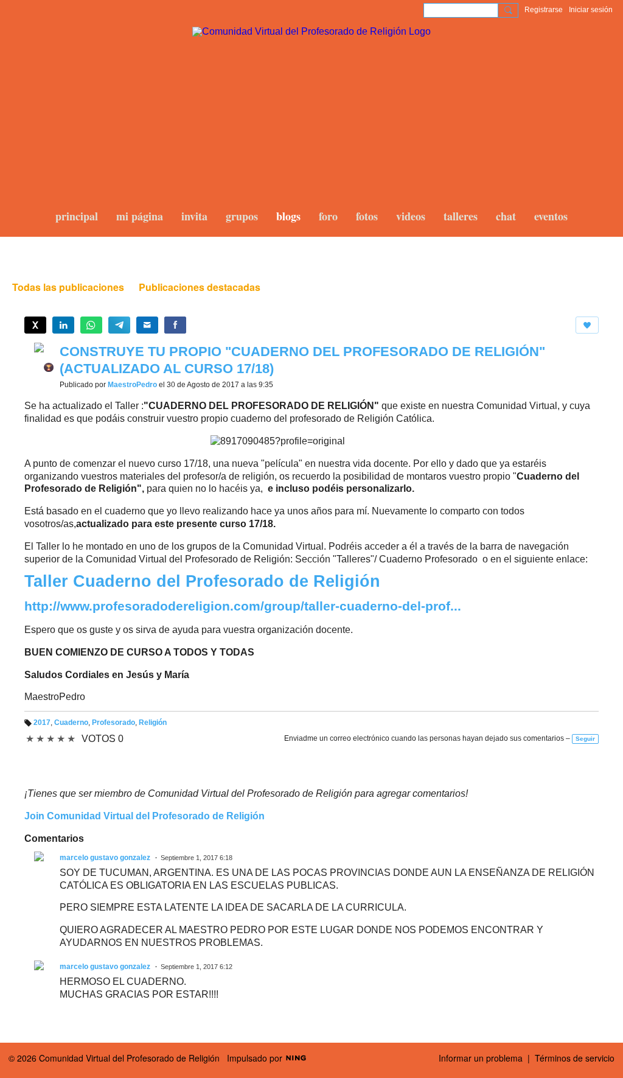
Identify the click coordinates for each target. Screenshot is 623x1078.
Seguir (585, 738)
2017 (41, 722)
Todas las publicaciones (68, 287)
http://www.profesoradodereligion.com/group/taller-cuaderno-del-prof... (242, 606)
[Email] (147, 325)
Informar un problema (481, 1058)
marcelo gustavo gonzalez (105, 857)
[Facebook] (175, 325)
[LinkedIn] (63, 325)
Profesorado (113, 722)
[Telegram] (119, 325)
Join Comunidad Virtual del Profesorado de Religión (144, 816)
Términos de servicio (574, 1058)
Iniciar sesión (591, 9)
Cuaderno (71, 722)
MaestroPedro (132, 384)
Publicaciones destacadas (199, 287)
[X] (35, 325)
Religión (153, 722)
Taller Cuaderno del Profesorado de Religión (202, 581)
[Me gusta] (587, 325)
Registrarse (543, 9)
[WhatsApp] (91, 325)
